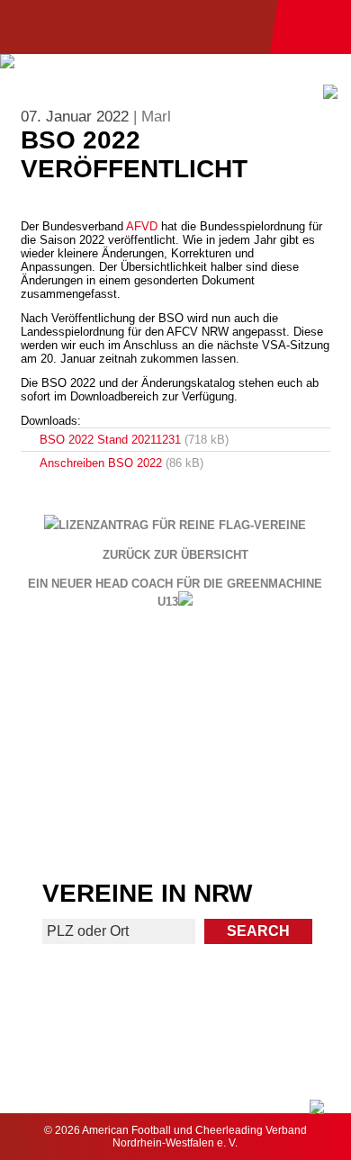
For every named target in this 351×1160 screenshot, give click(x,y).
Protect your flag (86, 747)
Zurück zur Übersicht (175, 555)
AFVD (142, 226)
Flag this (86, 817)
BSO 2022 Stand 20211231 (110, 439)
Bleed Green (264, 747)
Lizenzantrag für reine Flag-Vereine (182, 525)
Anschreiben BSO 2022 (101, 463)
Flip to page (265, 677)
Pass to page (86, 677)
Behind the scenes (265, 817)
